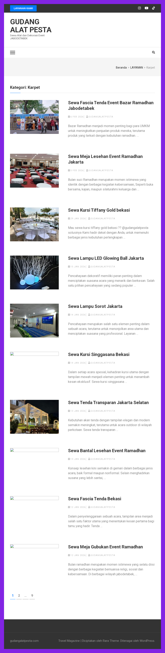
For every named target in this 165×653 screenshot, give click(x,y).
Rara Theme (111, 641)
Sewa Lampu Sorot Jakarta (95, 306)
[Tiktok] (153, 8)
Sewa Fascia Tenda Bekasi (94, 498)
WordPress (147, 641)
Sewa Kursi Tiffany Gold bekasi (99, 210)
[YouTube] (146, 8)
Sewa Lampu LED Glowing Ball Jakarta (106, 258)
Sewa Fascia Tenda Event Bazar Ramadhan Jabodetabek (111, 105)
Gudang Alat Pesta (31, 26)
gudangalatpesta (100, 116)
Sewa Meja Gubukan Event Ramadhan (105, 546)
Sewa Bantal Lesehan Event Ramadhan (106, 450)
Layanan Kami (23, 8)
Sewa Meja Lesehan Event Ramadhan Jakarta (105, 159)
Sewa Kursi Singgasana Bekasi (98, 354)
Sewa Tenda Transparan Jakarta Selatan (108, 402)
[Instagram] (139, 8)
